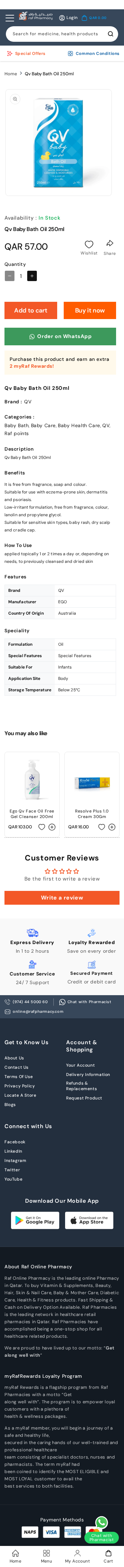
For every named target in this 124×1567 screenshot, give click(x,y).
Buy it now (90, 310)
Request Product (84, 1098)
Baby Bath (16, 425)
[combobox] (62, 34)
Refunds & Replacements (81, 1086)
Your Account (80, 1065)
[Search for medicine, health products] (110, 33)
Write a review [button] (62, 897)
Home (10, 74)
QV (106, 425)
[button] (94, 18)
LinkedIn (13, 1151)
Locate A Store (20, 1095)
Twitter (12, 1170)
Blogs (10, 1104)
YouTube (13, 1179)
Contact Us (16, 1067)
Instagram (15, 1160)
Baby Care (43, 425)
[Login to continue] (89, 244)
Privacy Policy (19, 1086)
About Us (14, 1058)
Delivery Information (88, 1074)
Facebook (14, 1142)
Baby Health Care (79, 425)
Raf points (16, 433)
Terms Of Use (18, 1076)
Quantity (15, 264)
